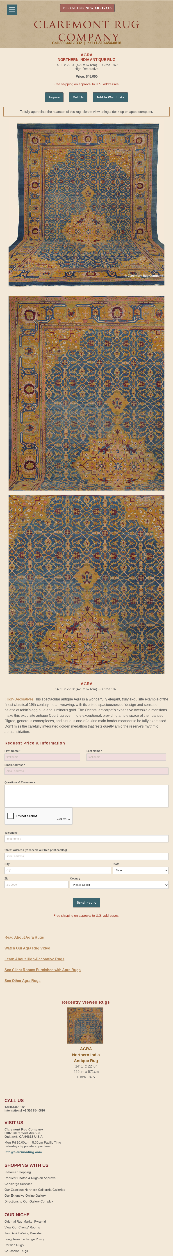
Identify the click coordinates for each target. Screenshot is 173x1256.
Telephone (11, 832)
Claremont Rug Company (86, 31)
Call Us (78, 97)
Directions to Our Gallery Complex (29, 1201)
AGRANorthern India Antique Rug (86, 1055)
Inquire (54, 97)
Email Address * (15, 765)
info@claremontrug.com (23, 1152)
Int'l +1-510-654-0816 (103, 43)
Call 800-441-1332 (67, 43)
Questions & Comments (20, 782)
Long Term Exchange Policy (24, 1239)
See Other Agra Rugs (23, 981)
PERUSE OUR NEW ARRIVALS (87, 8)
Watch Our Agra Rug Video (27, 948)
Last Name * (94, 751)
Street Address (36, 850)
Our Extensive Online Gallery (25, 1195)
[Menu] (12, 10)
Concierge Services (18, 1184)
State (116, 864)
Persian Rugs (14, 1245)
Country (75, 878)
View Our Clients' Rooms (22, 1227)
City (7, 864)
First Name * (12, 751)
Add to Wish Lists (110, 97)
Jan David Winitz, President (24, 1233)
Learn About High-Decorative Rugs (34, 959)
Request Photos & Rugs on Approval (30, 1178)
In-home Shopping (18, 1172)
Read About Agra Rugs (24, 937)
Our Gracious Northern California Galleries (35, 1189)
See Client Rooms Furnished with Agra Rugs (43, 970)
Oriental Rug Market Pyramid (25, 1221)
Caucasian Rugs (16, 1251)
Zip (6, 878)
